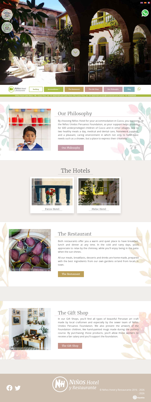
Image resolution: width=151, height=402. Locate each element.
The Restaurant (74, 89)
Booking (36, 89)
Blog (129, 89)
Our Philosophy (113, 89)
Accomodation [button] (53, 89)
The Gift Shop (94, 89)
